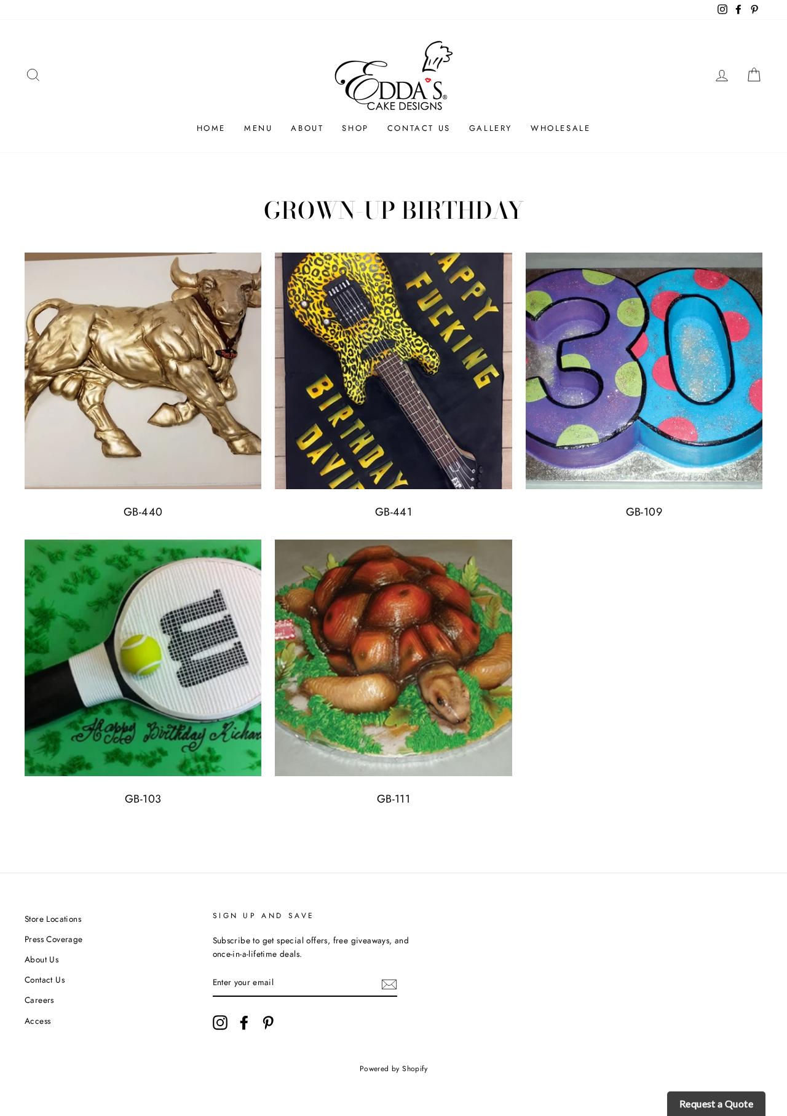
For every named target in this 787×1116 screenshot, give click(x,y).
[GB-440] (143, 371)
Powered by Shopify (393, 1068)
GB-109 (644, 512)
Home (211, 128)
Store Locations (53, 919)
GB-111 (393, 799)
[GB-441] (393, 371)
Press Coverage (54, 939)
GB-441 (393, 512)
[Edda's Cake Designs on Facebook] (244, 1022)
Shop (355, 128)
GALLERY (490, 128)
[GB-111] (393, 658)
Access (37, 1021)
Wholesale (560, 128)
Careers (39, 1000)
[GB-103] (143, 658)
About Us (41, 959)
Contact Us (419, 128)
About (307, 128)
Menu (258, 128)
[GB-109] (644, 371)
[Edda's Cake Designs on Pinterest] (268, 1022)
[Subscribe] (389, 983)
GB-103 (143, 799)
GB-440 (143, 512)
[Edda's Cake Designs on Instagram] (220, 1022)
